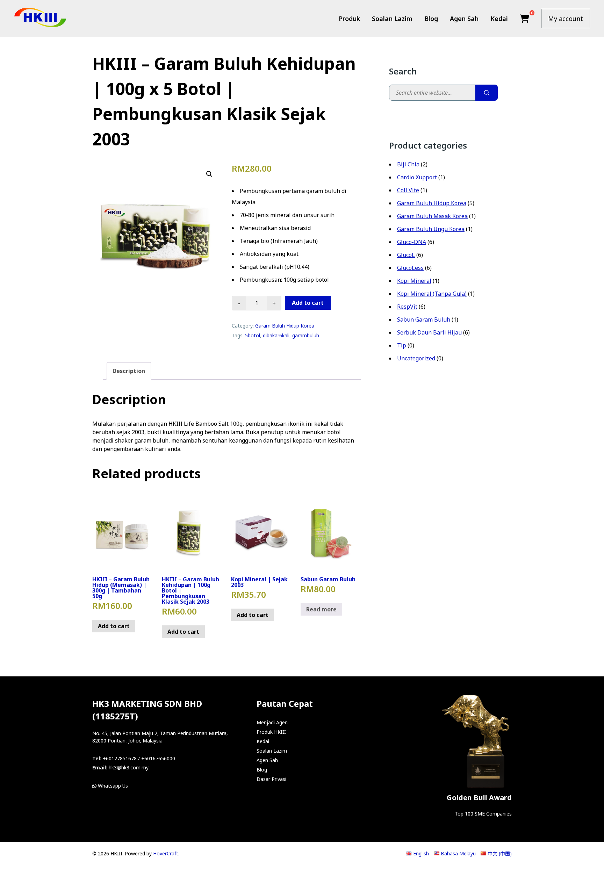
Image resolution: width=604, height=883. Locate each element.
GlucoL (406, 255)
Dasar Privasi (271, 779)
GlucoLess (410, 268)
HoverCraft (165, 853)
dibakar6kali (276, 335)
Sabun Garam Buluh (423, 319)
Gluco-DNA (411, 242)
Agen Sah (464, 18)
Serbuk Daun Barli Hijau (429, 332)
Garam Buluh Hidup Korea (284, 325)
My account (565, 18)
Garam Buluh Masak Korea (432, 216)
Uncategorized (416, 358)
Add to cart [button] (114, 626)
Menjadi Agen (272, 722)
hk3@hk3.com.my (129, 767)
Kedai (499, 18)
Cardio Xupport (417, 177)
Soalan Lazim (392, 18)
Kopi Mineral (414, 281)
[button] (209, 174)
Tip (401, 345)
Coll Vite (408, 190)
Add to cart (308, 303)
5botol (252, 335)
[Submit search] (486, 93)
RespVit (407, 306)
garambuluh (305, 335)
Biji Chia (408, 164)
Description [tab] (129, 371)
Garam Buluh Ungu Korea (431, 229)
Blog (431, 18)
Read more (321, 609)
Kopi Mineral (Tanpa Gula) (432, 293)
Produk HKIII (271, 731)
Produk (349, 18)
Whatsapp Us (112, 785)
